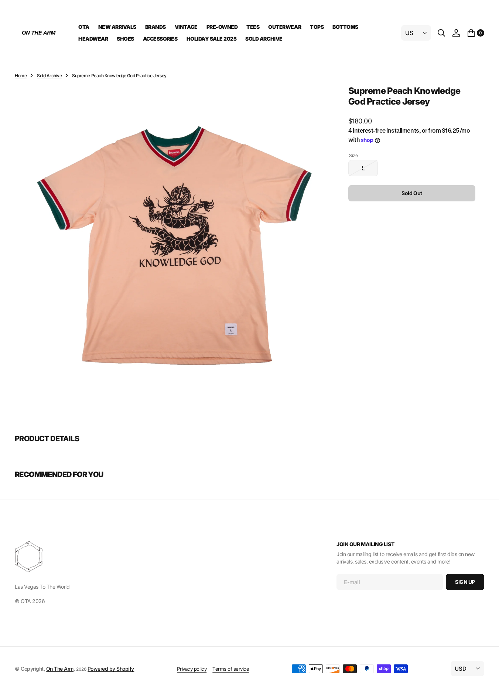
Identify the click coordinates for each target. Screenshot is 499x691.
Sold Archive (49, 75)
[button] (456, 33)
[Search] (441, 32)
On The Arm (60, 669)
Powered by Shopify (111, 669)
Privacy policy (191, 669)
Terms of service (230, 669)
